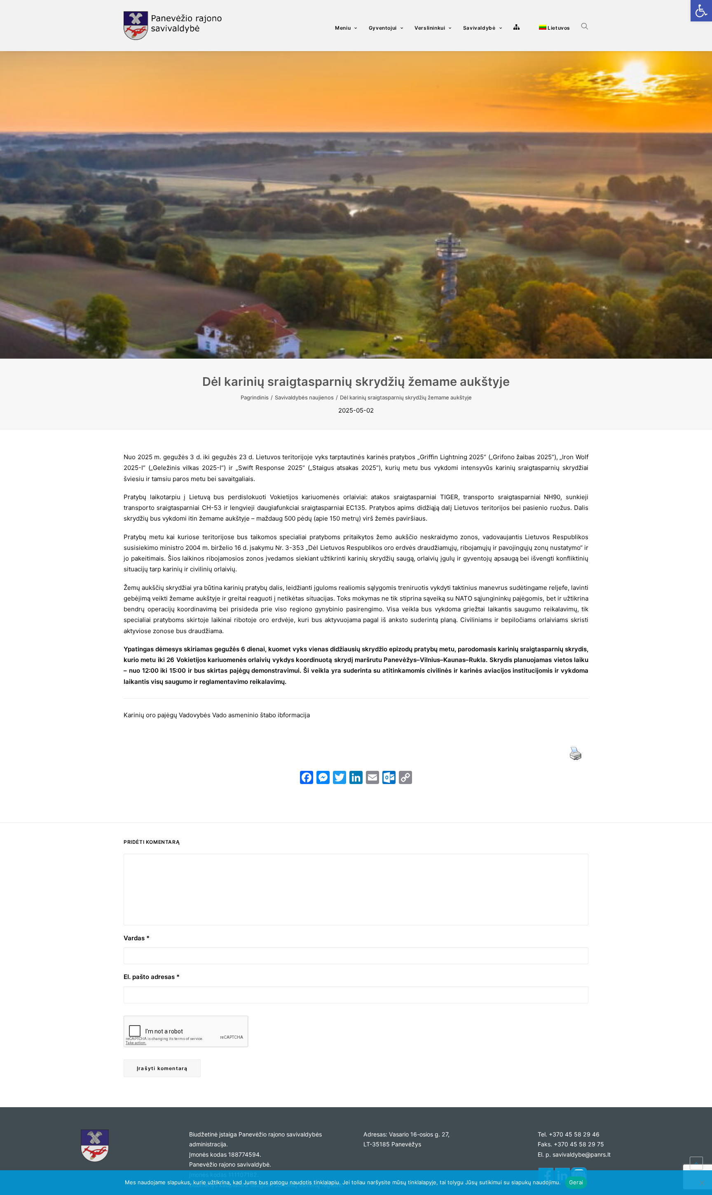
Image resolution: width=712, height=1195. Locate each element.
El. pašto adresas (152, 977)
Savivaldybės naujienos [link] (304, 397)
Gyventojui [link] (383, 28)
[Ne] (702, 1183)
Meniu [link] (343, 28)
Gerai (576, 1182)
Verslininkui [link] (430, 28)
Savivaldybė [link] (479, 28)
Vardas (137, 938)
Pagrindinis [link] (255, 397)
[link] (701, 10)
